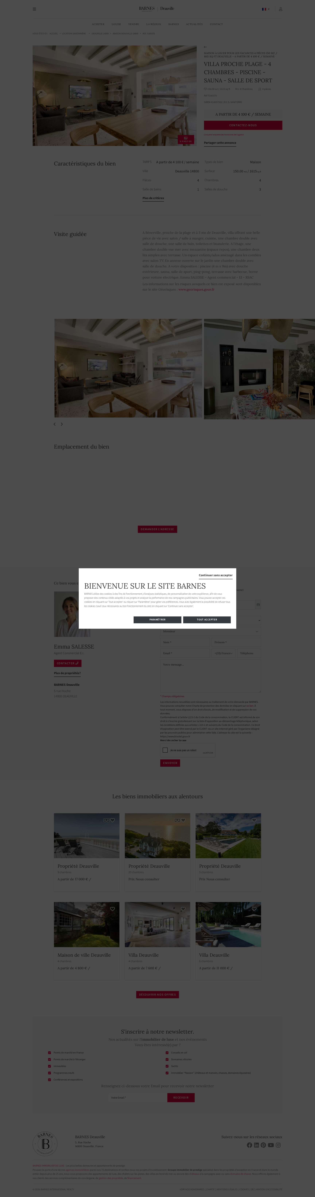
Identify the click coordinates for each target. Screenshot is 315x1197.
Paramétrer (157, 620)
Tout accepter (207, 620)
